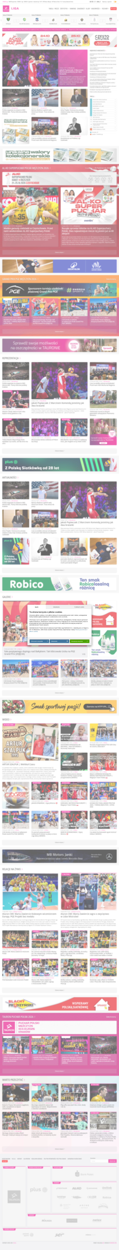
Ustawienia (56, 607)
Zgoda (36, 607)
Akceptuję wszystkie (77, 641)
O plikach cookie (79, 607)
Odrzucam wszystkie (37, 641)
